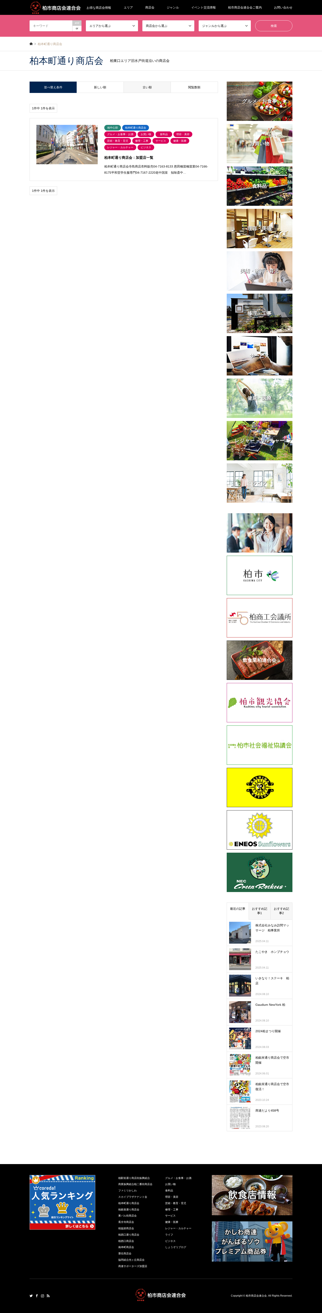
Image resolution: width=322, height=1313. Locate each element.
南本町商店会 (126, 1247)
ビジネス (170, 1241)
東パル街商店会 (127, 1215)
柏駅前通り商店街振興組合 (134, 1178)
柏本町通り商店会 (128, 1203)
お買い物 (170, 1184)
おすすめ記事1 (259, 911)
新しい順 (100, 87)
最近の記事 (237, 908)
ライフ (169, 1234)
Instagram (42, 1295)
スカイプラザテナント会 (132, 1196)
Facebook (36, 1295)
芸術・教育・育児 (175, 1203)
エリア (128, 7)
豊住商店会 (124, 1253)
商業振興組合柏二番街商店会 (135, 1184)
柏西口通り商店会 (128, 1234)
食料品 (169, 1190)
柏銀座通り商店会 (128, 1209)
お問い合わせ (283, 7)
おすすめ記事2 (281, 911)
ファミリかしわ (127, 1190)
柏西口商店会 (126, 1241)
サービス (170, 1215)
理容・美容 (171, 1196)
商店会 (149, 7)
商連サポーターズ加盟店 (132, 1266)
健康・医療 (171, 1222)
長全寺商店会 (126, 1222)
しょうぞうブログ (175, 1247)
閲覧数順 (194, 87)
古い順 (147, 87)
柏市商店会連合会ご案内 (245, 7)
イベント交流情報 (203, 7)
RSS (48, 1295)
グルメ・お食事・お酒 (178, 1178)
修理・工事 (171, 1209)
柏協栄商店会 (126, 1228)
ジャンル (173, 7)
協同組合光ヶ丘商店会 (131, 1259)
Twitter (31, 1295)
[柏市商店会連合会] (161, 1298)
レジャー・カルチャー (178, 1228)
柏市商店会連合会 (256, 1295)
